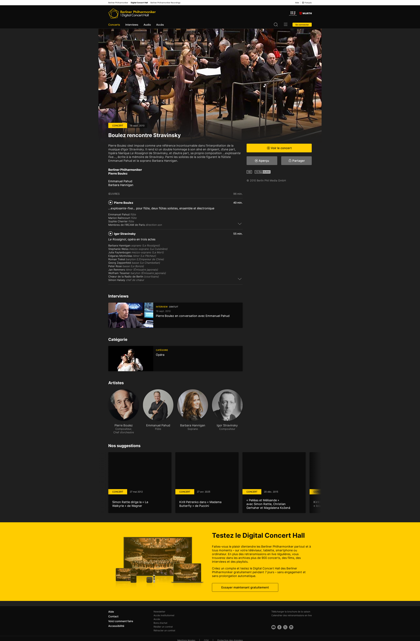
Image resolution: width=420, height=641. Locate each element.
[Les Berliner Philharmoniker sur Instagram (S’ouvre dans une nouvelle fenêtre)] (291, 627)
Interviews (131, 24)
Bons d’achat (160, 622)
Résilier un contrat (163, 626)
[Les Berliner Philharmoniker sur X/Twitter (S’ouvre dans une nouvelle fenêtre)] (285, 627)
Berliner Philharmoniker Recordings (165, 3)
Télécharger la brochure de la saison (290, 611)
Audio (147, 24)
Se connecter (302, 24)
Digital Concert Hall (139, 3)
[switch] (240, 224)
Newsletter (159, 611)
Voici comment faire (120, 621)
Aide (297, 3)
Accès (160, 24)
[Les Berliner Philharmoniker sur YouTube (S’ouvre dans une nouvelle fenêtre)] (273, 627)
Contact (113, 616)
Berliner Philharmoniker (118, 3)
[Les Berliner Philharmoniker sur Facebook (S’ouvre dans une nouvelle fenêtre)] (279, 627)
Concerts (114, 24)
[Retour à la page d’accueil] (132, 13)
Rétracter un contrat (164, 630)
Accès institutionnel (164, 615)
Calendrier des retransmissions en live (291, 615)
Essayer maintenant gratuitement (245, 587)
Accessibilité (116, 626)
